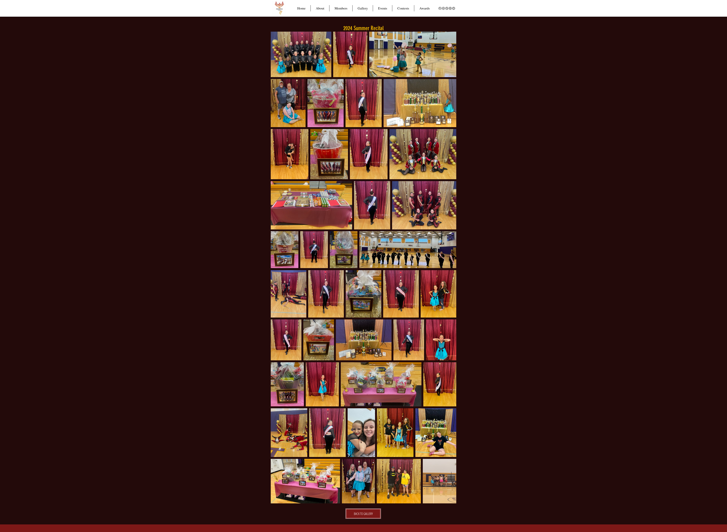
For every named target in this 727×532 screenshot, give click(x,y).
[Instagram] (443, 8)
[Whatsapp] (450, 8)
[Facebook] (440, 8)
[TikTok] (446, 8)
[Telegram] (453, 8)
